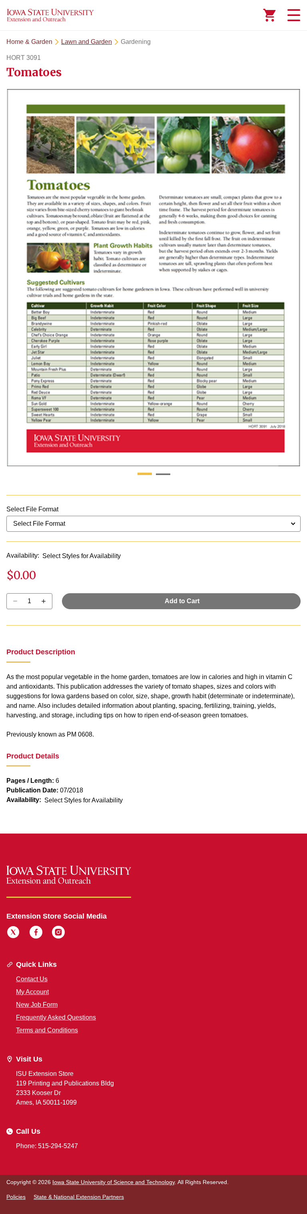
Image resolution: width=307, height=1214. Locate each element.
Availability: (22, 555)
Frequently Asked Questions (56, 1017)
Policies (16, 1197)
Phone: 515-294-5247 (47, 1146)
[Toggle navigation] (293, 15)
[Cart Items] (269, 15)
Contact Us (32, 979)
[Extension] (50, 15)
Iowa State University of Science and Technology (113, 1182)
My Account (32, 991)
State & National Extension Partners (79, 1197)
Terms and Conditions (47, 1030)
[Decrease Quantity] (46, 601)
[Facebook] (36, 933)
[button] (145, 474)
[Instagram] (58, 933)
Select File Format (32, 509)
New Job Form (37, 1004)
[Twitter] (13, 933)
